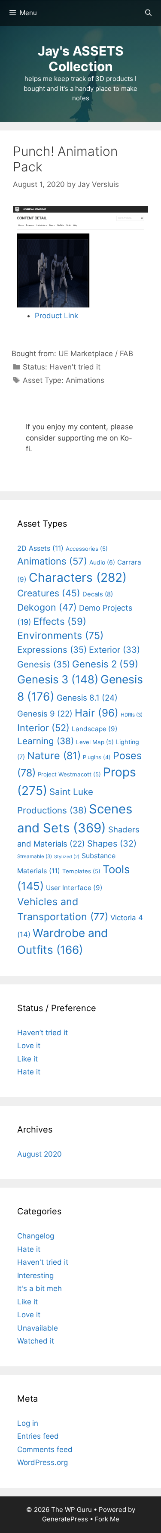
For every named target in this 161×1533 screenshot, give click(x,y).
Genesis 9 (45, 713)
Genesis (43, 664)
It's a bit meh (39, 1288)
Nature (54, 755)
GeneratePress (65, 1519)
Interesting (35, 1275)
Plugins (97, 757)
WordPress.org (42, 1462)
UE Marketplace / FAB (95, 353)
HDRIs (132, 715)
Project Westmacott (69, 774)
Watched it (35, 1341)
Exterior (114, 650)
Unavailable (37, 1328)
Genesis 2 (105, 664)
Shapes (112, 843)
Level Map (95, 742)
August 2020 (39, 1154)
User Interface (74, 888)
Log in (27, 1423)
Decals (97, 594)
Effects (59, 621)
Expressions (52, 649)
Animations (85, 380)
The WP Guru (71, 1509)
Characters (78, 577)
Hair (96, 713)
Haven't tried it (74, 367)
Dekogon (47, 607)
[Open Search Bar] (148, 13)
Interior (43, 727)
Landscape (95, 729)
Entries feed (38, 1436)
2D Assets (40, 548)
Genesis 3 (57, 679)
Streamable (34, 856)
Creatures (48, 593)
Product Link (56, 315)
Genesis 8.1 (87, 698)
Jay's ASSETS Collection (81, 58)
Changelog (35, 1236)
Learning (45, 740)
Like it (27, 1059)
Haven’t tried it (42, 1032)
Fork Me (107, 1519)
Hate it (28, 1072)
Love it (28, 1045)
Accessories (87, 548)
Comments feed (45, 1449)
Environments (60, 636)
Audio (102, 562)
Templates (81, 871)
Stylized (66, 857)
